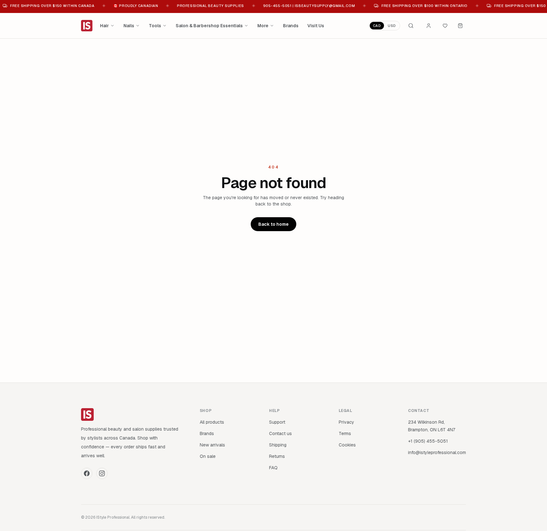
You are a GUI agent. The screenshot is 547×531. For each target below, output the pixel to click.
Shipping (277, 445)
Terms (345, 433)
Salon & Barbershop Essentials (209, 25)
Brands (291, 25)
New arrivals (212, 445)
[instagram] (102, 473)
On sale (208, 456)
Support (277, 422)
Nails (128, 25)
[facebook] (86, 473)
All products (212, 422)
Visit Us (315, 25)
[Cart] (460, 25)
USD (392, 25)
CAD (377, 25)
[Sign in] (429, 26)
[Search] (411, 26)
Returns (277, 456)
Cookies (347, 445)
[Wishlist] (445, 25)
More (262, 25)
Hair (104, 25)
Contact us (280, 433)
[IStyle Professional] (86, 25)
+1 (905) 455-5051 (428, 441)
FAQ (273, 468)
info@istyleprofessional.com (437, 452)
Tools (155, 25)
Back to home (273, 224)
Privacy (346, 422)
